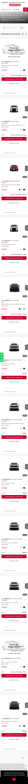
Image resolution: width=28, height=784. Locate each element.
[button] (26, 108)
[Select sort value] (25, 34)
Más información (14, 776)
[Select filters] (23, 34)
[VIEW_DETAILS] (14, 49)
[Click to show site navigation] (25, 9)
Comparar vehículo (9, 93)
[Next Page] (17, 758)
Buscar (21, 27)
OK (14, 779)
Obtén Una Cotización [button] (14, 79)
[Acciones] (25, 62)
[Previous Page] (14, 758)
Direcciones (16, 9)
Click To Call (14, 83)
